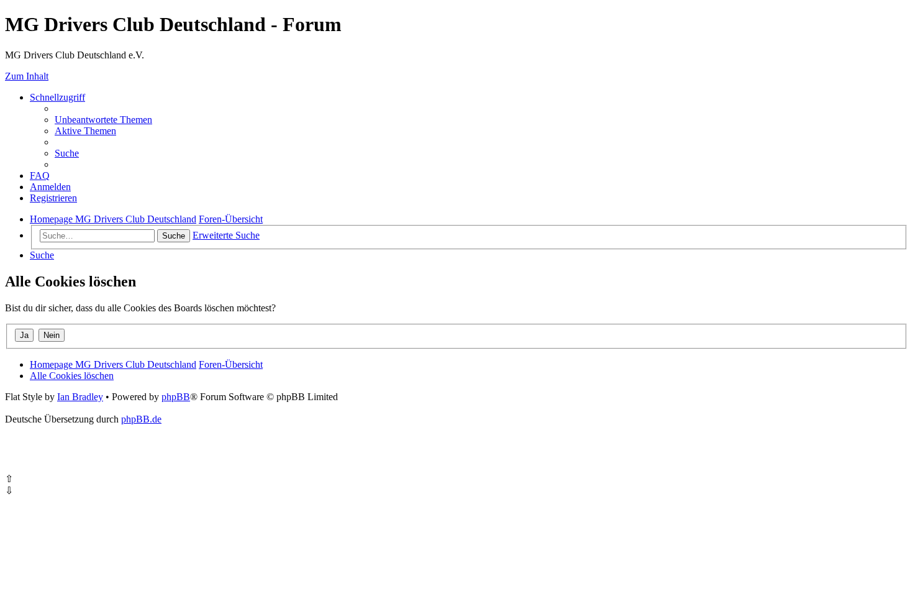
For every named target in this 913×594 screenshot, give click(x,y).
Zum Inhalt (26, 76)
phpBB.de (141, 419)
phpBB (175, 396)
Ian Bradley (80, 396)
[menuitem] (103, 119)
